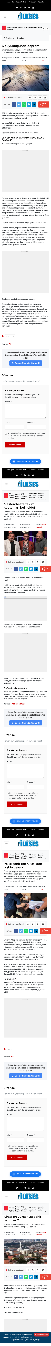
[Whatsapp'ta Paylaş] (24, 104)
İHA (42, 889)
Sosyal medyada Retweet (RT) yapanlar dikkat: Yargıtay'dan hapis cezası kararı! (25, 496)
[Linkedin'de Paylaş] (34, 104)
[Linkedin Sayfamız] (29, 7)
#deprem (10, 336)
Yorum (8, 401)
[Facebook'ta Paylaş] (14, 104)
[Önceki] (43, 28)
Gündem (20, 38)
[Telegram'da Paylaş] (29, 104)
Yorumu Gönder (15, 444)
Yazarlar (41, 2)
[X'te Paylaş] (19, 104)
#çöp (10, 1049)
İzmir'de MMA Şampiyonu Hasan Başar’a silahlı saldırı (19, 496)
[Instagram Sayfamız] (25, 7)
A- (35, 97)
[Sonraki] (47, 28)
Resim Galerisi (21, 2)
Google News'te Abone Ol (27, 363)
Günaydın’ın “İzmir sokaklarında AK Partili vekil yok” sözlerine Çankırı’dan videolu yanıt (33, 496)
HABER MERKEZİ (18, 704)
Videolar (32, 2)
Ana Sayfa (9, 38)
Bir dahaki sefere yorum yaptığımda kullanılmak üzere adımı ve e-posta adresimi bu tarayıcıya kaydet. (27, 435)
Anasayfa (10, 2)
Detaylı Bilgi (35, 1340)
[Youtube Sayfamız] (33, 7)
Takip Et (44, 104)
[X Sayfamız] (17, 7)
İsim (7, 422)
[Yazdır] (45, 97)
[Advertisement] (25, 172)
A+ (40, 97)
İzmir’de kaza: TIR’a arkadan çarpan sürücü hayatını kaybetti (25, 28)
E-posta (31, 422)
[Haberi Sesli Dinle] (30, 97)
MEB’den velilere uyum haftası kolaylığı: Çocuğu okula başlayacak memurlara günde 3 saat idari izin (42, 496)
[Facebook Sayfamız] (20, 7)
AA (43, 60)
